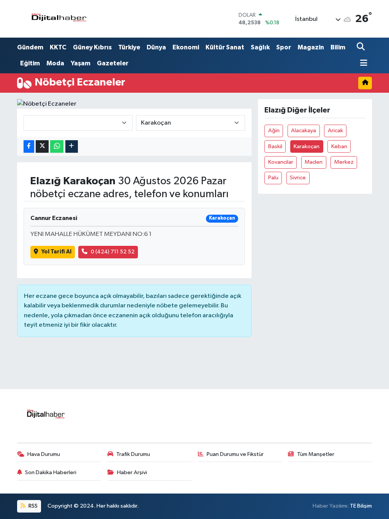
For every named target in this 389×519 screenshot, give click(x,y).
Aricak (335, 130)
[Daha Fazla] (71, 146)
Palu (273, 177)
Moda (55, 63)
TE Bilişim (361, 506)
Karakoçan (306, 146)
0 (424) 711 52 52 (112, 252)
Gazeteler (112, 63)
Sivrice (298, 177)
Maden (314, 162)
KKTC (58, 47)
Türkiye (129, 47)
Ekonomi (185, 47)
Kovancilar (280, 162)
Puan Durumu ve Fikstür (235, 454)
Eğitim (30, 63)
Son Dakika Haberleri (50, 472)
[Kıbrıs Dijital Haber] (58, 19)
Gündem (30, 47)
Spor (283, 47)
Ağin (274, 130)
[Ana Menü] (362, 63)
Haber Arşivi (132, 472)
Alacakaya (303, 130)
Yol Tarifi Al (56, 252)
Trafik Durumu (133, 454)
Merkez (344, 162)
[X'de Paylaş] (42, 146)
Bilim (337, 47)
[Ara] (361, 47)
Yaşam (80, 63)
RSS (32, 506)
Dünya (156, 47)
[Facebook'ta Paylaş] (29, 146)
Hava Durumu (43, 454)
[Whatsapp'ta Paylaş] (56, 146)
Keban (339, 146)
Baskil (275, 146)
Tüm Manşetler (315, 454)
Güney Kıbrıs (92, 47)
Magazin (310, 47)
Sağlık (260, 47)
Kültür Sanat (225, 47)
